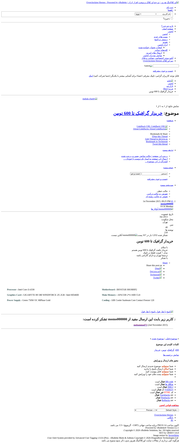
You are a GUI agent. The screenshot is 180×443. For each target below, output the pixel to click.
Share (165, 263)
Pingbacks (165, 397)
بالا (172, 420)
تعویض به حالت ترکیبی (157, 194)
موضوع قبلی (171, 338)
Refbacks (166, 400)
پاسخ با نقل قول (148, 311)
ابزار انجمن (163, 45)
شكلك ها (169, 384)
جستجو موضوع (168, 168)
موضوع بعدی (158, 338)
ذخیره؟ (166, 18)
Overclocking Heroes (163, 415)
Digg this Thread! (160, 136)
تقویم (165, 42)
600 (177, 350)
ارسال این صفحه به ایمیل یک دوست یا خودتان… (145, 159)
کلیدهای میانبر (161, 50)
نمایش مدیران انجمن (152, 55)
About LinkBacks (141, 129)
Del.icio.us (154, 271)
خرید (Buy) (168, 89)
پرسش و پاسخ (161, 39)
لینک (91, 76)
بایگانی (170, 417)
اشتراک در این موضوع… (156, 161)
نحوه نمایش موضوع (166, 185)
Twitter (156, 278)
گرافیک (170, 350)
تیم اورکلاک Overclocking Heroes (158, 61)
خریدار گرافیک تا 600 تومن (138, 113)
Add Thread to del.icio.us (156, 139)
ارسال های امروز (154, 53)
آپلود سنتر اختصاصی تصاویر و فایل (157, 58)
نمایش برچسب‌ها (171, 355)
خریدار (157, 350)
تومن (164, 350)
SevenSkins (173, 435)
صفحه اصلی (167, 29)
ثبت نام (169, 7)
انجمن (170, 31)
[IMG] (170, 387)
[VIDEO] (169, 389)
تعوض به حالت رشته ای (157, 196)
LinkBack (170, 121)
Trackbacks (165, 395)
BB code (169, 381)
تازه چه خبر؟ (167, 26)
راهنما (170, 10)
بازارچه (169, 86)
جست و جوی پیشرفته (163, 71)
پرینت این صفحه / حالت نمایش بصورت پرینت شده (144, 156)
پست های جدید (161, 37)
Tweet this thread (160, 144)
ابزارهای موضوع (168, 150)
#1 (172, 201)
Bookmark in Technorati (157, 141)
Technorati (154, 274)
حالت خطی (162, 191)
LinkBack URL (144, 126)
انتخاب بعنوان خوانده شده (150, 47)
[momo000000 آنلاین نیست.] (162, 209)
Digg (157, 268)
